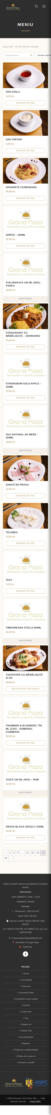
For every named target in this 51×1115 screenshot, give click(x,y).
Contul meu (26, 1011)
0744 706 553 (30, 916)
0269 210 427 (33, 911)
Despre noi (26, 1024)
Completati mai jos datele (26, 999)
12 (32, 852)
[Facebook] (25, 954)
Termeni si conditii (26, 1062)
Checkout (26, 986)
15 (5, 858)
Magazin (26, 1043)
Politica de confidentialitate (26, 1050)
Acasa (26, 973)
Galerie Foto (26, 1030)
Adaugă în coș (25, 103)
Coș (26, 1018)
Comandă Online (26, 992)
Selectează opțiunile (25, 689)
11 (27, 852)
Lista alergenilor (26, 1037)
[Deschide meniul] (44, 6)
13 (38, 852)
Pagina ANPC (35, 1101)
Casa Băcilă (26, 980)
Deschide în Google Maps (27, 942)
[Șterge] (31, 55)
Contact (26, 1005)
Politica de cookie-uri (26, 1056)
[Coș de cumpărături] (36, 6)
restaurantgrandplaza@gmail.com (27, 938)
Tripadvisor (27, 947)
